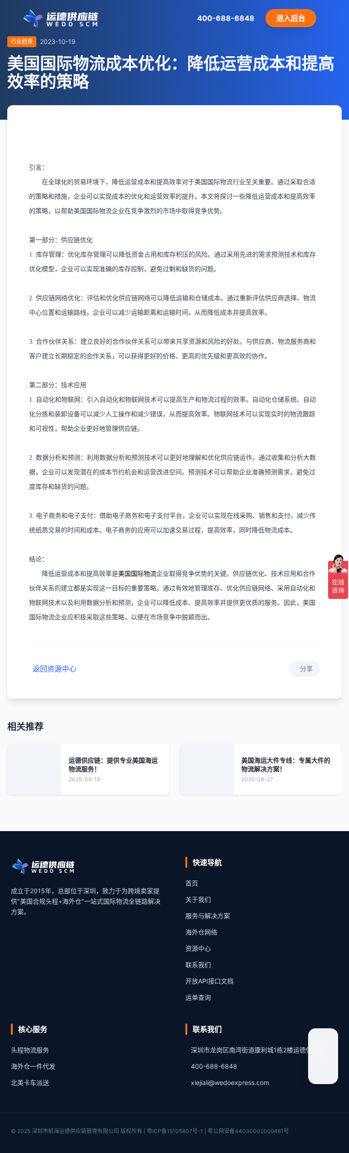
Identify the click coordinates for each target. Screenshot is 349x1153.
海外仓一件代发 (33, 1066)
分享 (306, 668)
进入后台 (290, 18)
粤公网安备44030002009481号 (248, 1131)
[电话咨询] (323, 1069)
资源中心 (198, 948)
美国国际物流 (137, 573)
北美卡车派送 (30, 1082)
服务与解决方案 (207, 915)
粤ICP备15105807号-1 (175, 1131)
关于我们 (198, 899)
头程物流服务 (30, 1050)
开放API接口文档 (209, 981)
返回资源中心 (54, 668)
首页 (191, 883)
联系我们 (198, 964)
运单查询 (198, 997)
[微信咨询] (323, 1043)
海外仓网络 (201, 932)
